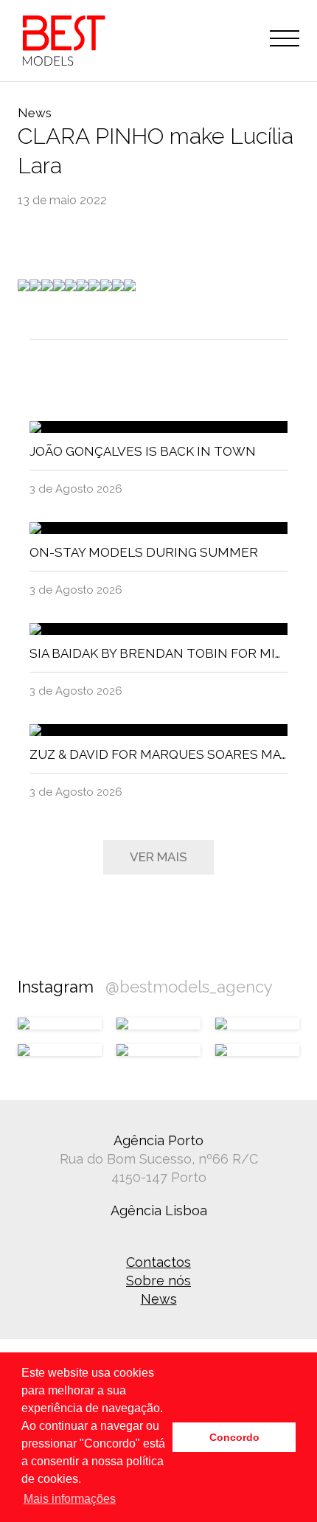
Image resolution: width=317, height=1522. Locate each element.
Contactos (158, 1262)
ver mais (158, 856)
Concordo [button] (234, 1437)
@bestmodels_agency (189, 986)
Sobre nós (158, 1280)
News (159, 1299)
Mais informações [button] (70, 1499)
